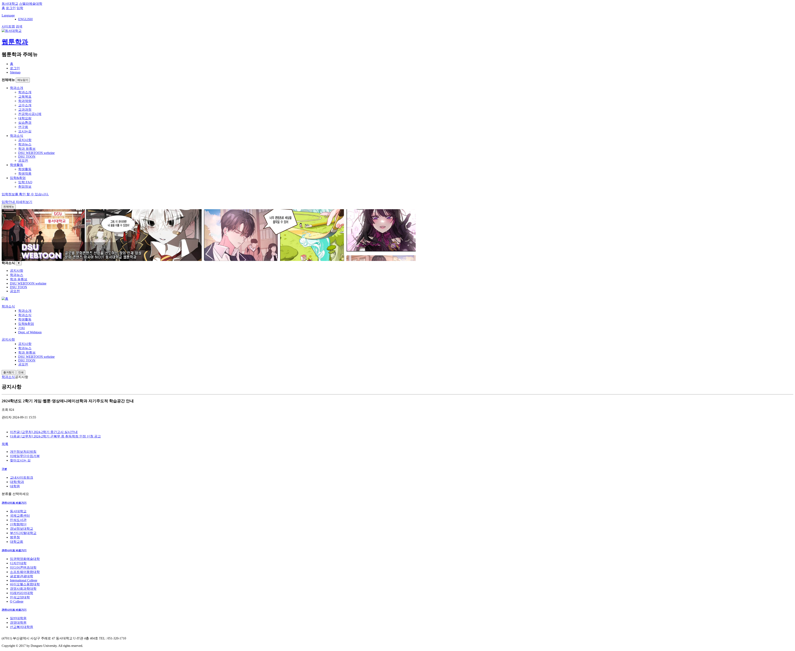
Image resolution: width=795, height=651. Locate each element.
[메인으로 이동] (5, 298)
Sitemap (15, 72)
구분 (4, 469)
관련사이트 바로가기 (14, 502)
